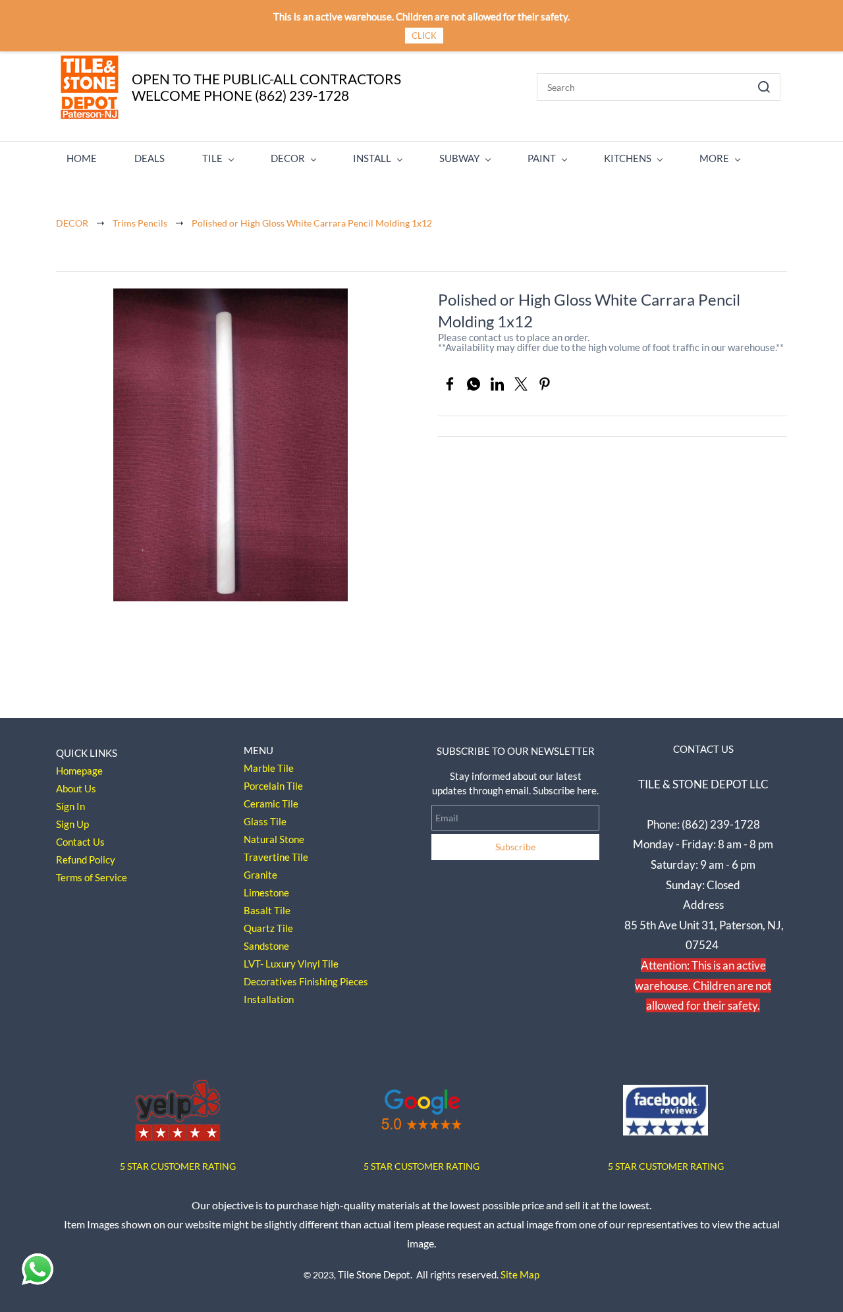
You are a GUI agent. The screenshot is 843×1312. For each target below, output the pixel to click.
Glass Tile (265, 821)
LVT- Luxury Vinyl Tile (291, 964)
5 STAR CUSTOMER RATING (421, 1166)
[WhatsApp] (473, 384)
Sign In (70, 806)
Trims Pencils (140, 223)
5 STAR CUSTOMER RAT (169, 1166)
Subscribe (515, 846)
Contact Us (80, 842)
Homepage (79, 771)
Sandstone (266, 946)
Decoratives (270, 981)
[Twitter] (521, 384)
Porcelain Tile (273, 786)
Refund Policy (85, 859)
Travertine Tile (276, 857)
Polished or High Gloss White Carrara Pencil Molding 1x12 (312, 223)
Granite (260, 875)
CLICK (424, 35)
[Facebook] (450, 384)
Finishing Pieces (333, 981)
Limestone (266, 892)
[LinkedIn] (497, 384)
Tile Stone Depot (374, 1274)
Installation (269, 999)
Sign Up (72, 824)
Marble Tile (269, 768)
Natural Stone (274, 839)
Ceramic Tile (271, 803)
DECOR (72, 223)
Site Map (520, 1274)
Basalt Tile (267, 910)
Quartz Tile (268, 928)
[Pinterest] (545, 384)
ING (227, 1166)
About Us (76, 788)
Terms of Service (91, 877)
